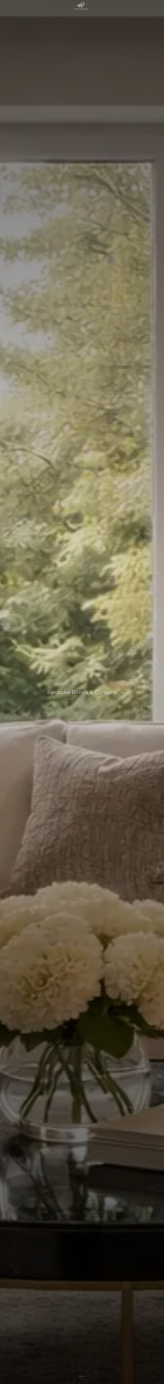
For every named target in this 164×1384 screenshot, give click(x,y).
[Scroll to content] (82, 6)
